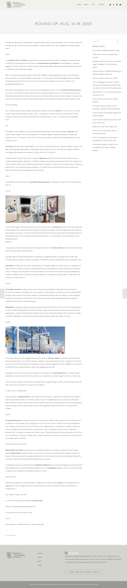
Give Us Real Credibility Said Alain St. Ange (106, 50)
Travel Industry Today (24, 512)
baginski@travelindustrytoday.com (25, 506)
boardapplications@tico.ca (14, 84)
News (39, 561)
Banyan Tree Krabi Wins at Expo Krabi (105, 127)
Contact (40, 553)
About (40, 557)
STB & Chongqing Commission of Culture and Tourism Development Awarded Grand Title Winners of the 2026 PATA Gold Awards (107, 85)
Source (7, 518)
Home (40, 565)
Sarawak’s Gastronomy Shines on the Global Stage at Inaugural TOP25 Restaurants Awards (107, 64)
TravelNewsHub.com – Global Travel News (30, 524)
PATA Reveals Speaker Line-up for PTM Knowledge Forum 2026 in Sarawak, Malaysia (105, 147)
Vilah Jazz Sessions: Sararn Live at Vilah (105, 78)
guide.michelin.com (27, 486)
